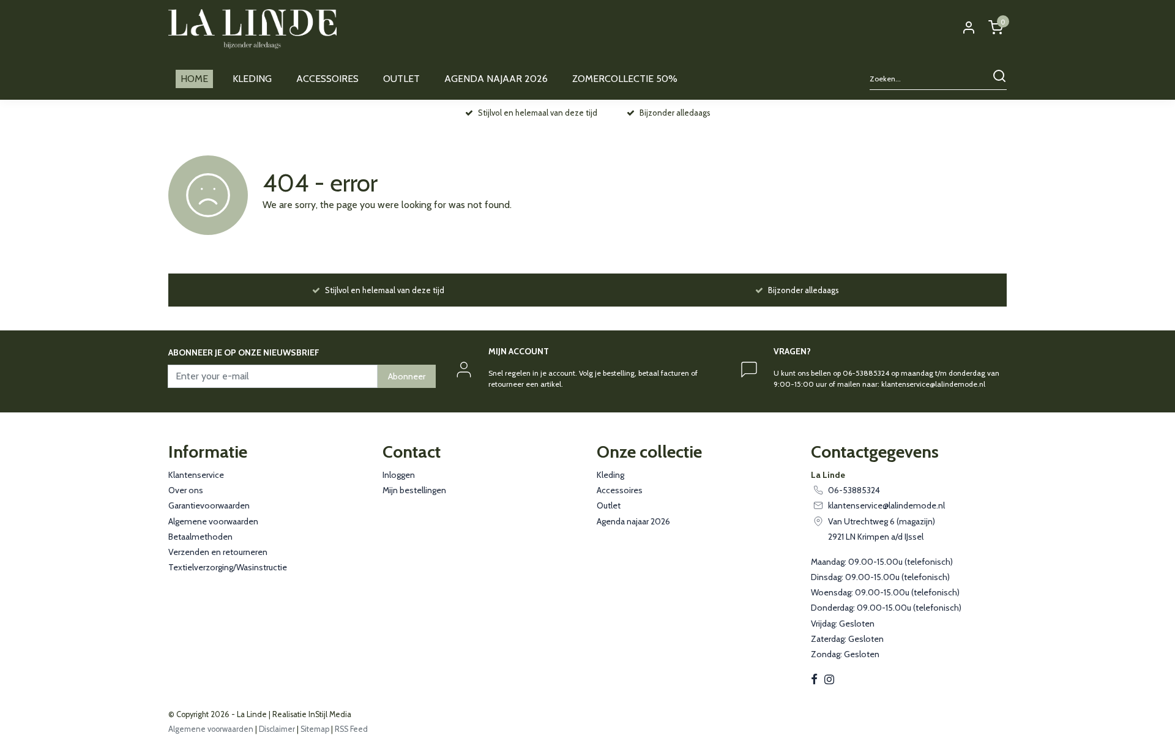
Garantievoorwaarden (209, 505)
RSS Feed (351, 729)
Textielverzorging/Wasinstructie (227, 567)
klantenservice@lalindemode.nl (886, 505)
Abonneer (406, 376)
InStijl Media (329, 714)
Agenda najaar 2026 (633, 521)
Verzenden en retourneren (217, 551)
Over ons (185, 490)
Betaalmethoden (200, 536)
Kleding (610, 474)
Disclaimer (277, 729)
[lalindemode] (252, 29)
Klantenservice (196, 474)
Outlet (609, 505)
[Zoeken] (999, 79)
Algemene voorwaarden (213, 521)
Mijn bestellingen (414, 490)
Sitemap (314, 729)
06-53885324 (854, 490)
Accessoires (620, 490)
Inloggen (398, 474)
